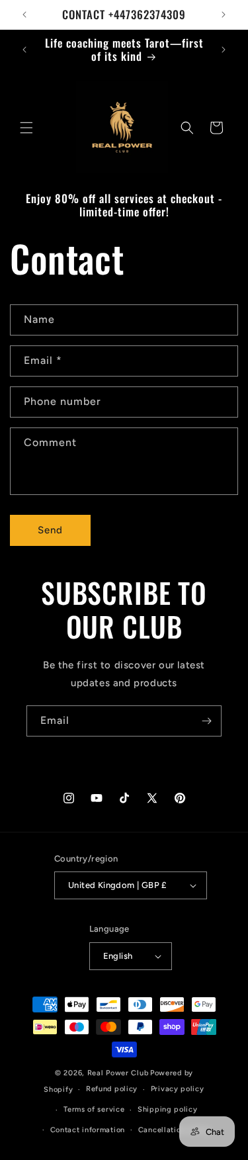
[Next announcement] (223, 14)
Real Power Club (118, 1073)
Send (50, 530)
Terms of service (93, 1109)
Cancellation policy (174, 1130)
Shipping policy (168, 1109)
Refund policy (112, 1089)
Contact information (87, 1130)
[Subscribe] (206, 720)
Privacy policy (177, 1089)
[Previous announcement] (24, 14)
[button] (26, 127)
